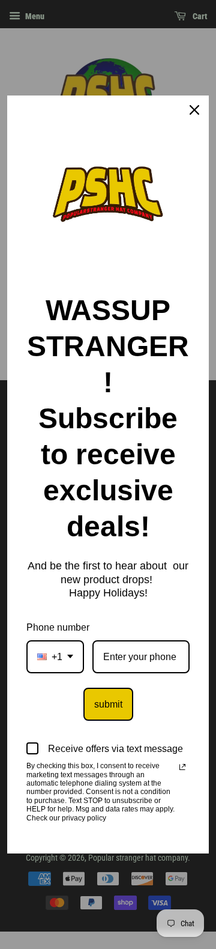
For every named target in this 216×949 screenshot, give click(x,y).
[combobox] (55, 656)
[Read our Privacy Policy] (182, 767)
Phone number (57, 627)
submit (108, 704)
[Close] (194, 110)
